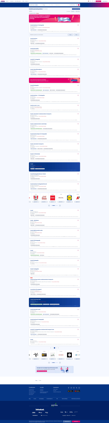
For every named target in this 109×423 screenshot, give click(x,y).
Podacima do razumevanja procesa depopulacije (44, 392)
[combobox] (35, 4)
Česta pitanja (41, 398)
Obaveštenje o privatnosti (75, 398)
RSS (57, 398)
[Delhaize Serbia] (49, 355)
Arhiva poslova (31, 394)
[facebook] (68, 388)
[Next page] (58, 348)
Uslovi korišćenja (64, 398)
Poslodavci (12, 1)
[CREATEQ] (57, 355)
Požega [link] (40, 380)
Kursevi (26, 1)
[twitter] (76, 388)
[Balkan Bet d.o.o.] (32, 355)
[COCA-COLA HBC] (49, 198)
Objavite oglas (55, 389)
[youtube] (74, 388)
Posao (36, 380)
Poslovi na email (31, 390)
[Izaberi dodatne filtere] (76, 5)
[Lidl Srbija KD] (57, 198)
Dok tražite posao (31, 393)
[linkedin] (79, 388)
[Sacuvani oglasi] (92, 1)
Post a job (54, 390)
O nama (35, 398)
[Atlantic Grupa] (40, 198)
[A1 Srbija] (65, 198)
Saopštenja (41, 389)
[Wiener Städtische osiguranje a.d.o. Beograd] (74, 198)
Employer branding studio (57, 391)
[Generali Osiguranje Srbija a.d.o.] (32, 198)
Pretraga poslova (31, 389)
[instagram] (71, 388)
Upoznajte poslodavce (32, 391)
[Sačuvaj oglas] (78, 25)
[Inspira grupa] (40, 355)
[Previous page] (50, 348)
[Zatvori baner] (78, 16)
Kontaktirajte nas (49, 398)
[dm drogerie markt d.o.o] (74, 355)
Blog (29, 398)
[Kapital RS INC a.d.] (65, 355)
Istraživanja (41, 390)
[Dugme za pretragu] (78, 5)
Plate (23, 1)
